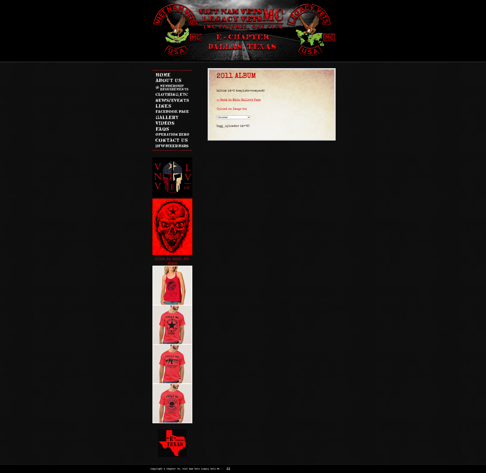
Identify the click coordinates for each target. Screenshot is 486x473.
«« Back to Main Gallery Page (239, 100)
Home (162, 75)
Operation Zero (172, 135)
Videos (171, 123)
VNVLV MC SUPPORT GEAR (172, 95)
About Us (168, 80)
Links (169, 106)
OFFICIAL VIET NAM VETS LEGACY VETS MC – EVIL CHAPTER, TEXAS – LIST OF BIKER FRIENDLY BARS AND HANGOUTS (172, 146)
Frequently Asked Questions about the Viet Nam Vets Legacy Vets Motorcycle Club (172, 129)
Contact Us (172, 140)
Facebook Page (172, 112)
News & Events (172, 100)
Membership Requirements (172, 87)
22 (228, 469)
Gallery (169, 117)
